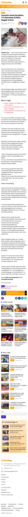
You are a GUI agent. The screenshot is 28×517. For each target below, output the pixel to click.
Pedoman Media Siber (7, 495)
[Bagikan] (25, 23)
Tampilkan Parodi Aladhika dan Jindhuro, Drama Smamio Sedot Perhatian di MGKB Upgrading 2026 (18, 405)
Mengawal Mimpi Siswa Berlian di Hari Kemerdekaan (16, 431)
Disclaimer (4, 490)
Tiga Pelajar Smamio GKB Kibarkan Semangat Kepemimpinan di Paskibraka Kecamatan (17, 437)
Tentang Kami (5, 477)
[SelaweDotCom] (11, 2)
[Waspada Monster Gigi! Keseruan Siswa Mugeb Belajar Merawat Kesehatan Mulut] (21, 308)
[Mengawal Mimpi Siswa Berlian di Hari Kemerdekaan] (5, 432)
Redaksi (3, 479)
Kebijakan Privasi (5, 492)
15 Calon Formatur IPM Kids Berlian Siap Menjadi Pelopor (18, 357)
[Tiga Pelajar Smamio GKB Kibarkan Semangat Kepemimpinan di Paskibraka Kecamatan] (5, 438)
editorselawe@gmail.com (11, 471)
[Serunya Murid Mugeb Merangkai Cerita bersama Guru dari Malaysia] (7, 308)
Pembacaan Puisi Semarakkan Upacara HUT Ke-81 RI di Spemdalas (17, 443)
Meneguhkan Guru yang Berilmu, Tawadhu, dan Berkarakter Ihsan (17, 394)
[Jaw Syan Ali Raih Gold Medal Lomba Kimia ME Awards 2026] (5, 377)
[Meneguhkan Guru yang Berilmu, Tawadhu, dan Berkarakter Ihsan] (5, 396)
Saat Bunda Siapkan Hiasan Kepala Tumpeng (20, 344)
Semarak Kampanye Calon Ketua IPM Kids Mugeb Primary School (21, 329)
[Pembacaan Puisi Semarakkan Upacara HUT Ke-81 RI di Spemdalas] (5, 443)
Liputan (3, 12)
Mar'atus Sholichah (12, 286)
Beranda (3, 475)
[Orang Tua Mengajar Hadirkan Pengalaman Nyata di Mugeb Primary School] (7, 323)
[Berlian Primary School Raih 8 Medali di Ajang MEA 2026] (5, 368)
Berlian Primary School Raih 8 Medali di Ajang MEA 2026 (18, 366)
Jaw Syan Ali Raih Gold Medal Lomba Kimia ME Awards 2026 (16, 376)
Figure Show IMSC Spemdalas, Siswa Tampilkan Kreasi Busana (18, 385)
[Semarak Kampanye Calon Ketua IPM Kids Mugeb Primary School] (21, 323)
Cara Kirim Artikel (5, 487)
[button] (23, 2)
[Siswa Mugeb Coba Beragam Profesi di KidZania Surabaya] (7, 337)
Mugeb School (7, 288)
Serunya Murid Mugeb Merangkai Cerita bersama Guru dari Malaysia (7, 315)
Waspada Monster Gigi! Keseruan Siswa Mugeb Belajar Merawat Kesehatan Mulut (20, 315)
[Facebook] (16, 298)
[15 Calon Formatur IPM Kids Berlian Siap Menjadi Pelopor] (5, 359)
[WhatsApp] (25, 298)
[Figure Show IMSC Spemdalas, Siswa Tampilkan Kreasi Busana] (5, 387)
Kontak (3, 484)
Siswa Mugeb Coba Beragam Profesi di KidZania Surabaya (6, 344)
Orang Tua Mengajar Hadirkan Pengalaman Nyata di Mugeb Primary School (7, 329)
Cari (2, 411)
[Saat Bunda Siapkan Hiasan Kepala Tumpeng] (21, 337)
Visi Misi (3, 482)
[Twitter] (19, 298)
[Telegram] (22, 298)
